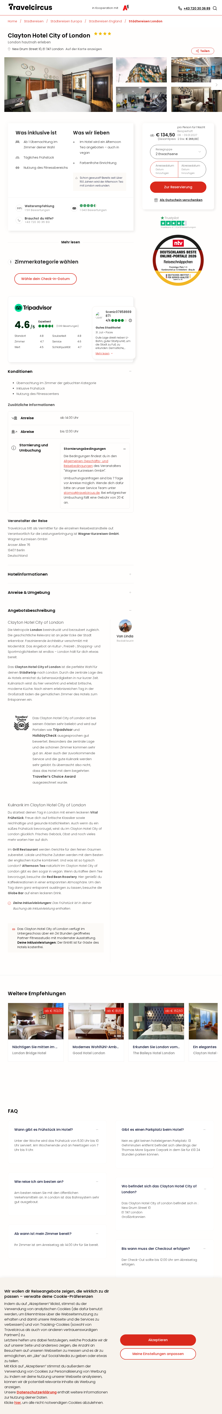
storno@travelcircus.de (82, 493)
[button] (215, 8)
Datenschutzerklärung (37, 1392)
